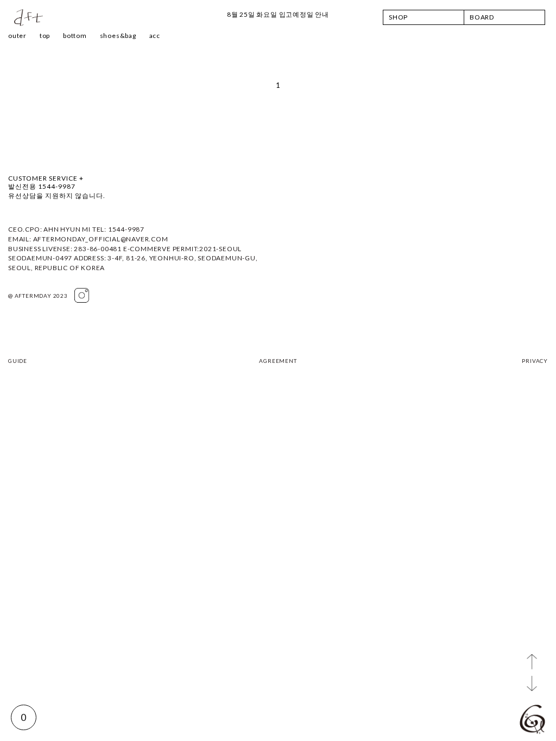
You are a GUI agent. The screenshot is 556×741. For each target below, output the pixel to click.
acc (154, 35)
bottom (75, 35)
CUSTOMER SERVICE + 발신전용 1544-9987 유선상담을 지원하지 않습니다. (56, 187)
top (45, 35)
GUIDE (17, 360)
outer (17, 35)
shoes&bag (118, 35)
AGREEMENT (277, 360)
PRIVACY (535, 360)
